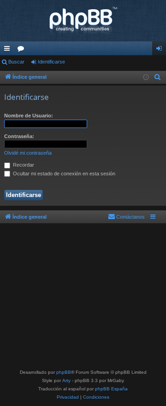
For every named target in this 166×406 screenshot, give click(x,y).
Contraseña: (19, 136)
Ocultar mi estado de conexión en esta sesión (63, 173)
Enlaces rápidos (9, 50)
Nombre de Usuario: (28, 115)
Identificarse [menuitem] (161, 50)
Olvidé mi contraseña (28, 153)
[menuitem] (158, 77)
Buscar (16, 61)
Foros (23, 50)
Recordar (23, 165)
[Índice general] (83, 20)
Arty (66, 380)
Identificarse (51, 61)
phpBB (63, 372)
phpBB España (111, 388)
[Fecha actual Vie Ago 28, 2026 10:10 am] (146, 77)
